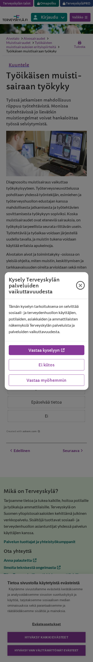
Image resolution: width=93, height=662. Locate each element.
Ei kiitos (46, 364)
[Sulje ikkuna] (80, 285)
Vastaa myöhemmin (46, 380)
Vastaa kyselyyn (44, 350)
